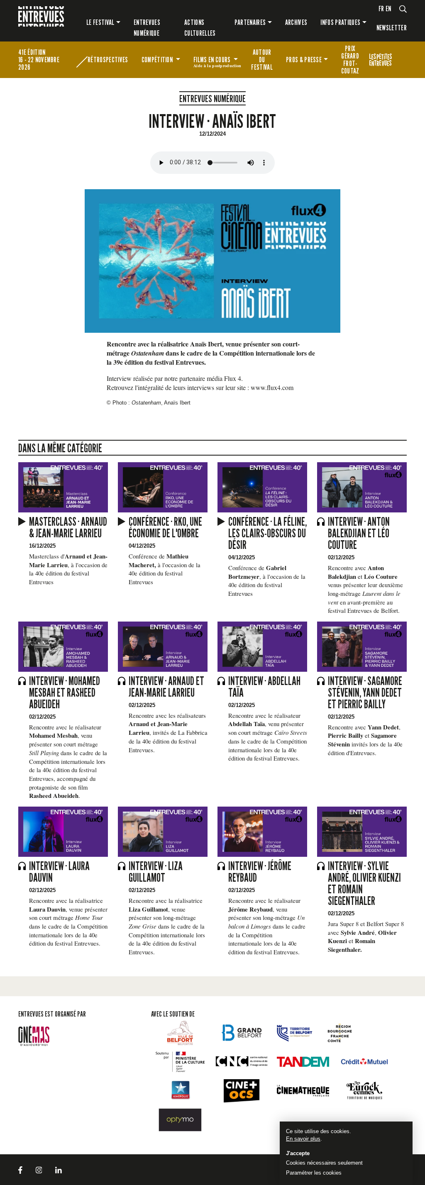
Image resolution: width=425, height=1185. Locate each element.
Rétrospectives (108, 59)
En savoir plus (303, 1139)
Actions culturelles (200, 27)
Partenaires (250, 22)
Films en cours (217, 61)
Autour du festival (262, 59)
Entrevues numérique (147, 27)
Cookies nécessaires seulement (324, 1163)
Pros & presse (304, 59)
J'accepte (298, 1153)
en (388, 8)
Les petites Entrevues (380, 60)
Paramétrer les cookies (314, 1173)
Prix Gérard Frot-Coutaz (350, 59)
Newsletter (391, 27)
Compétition (158, 59)
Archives (296, 22)
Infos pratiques (340, 22)
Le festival (100, 22)
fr (381, 8)
